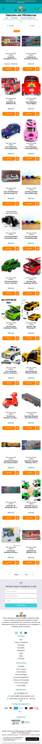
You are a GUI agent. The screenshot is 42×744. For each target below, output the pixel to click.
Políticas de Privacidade (21, 680)
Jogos (21, 653)
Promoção (21, 645)
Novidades (21, 648)
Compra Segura (21, 672)
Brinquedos (14, 18)
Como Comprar (21, 669)
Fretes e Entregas (21, 674)
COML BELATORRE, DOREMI (10, 54)
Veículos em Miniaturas (28, 18)
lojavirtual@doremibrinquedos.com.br (22, 696)
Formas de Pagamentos (21, 677)
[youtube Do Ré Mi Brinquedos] (26, 633)
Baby (21, 656)
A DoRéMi (21, 666)
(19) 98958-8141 (22, 693)
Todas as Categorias (21, 642)
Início (6, 18)
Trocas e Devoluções (21, 683)
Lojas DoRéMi (21, 685)
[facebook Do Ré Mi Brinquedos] (21, 633)
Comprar (9, 69)
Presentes (21, 659)
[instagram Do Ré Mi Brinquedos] (16, 633)
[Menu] (3, 8)
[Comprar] (17, 69)
